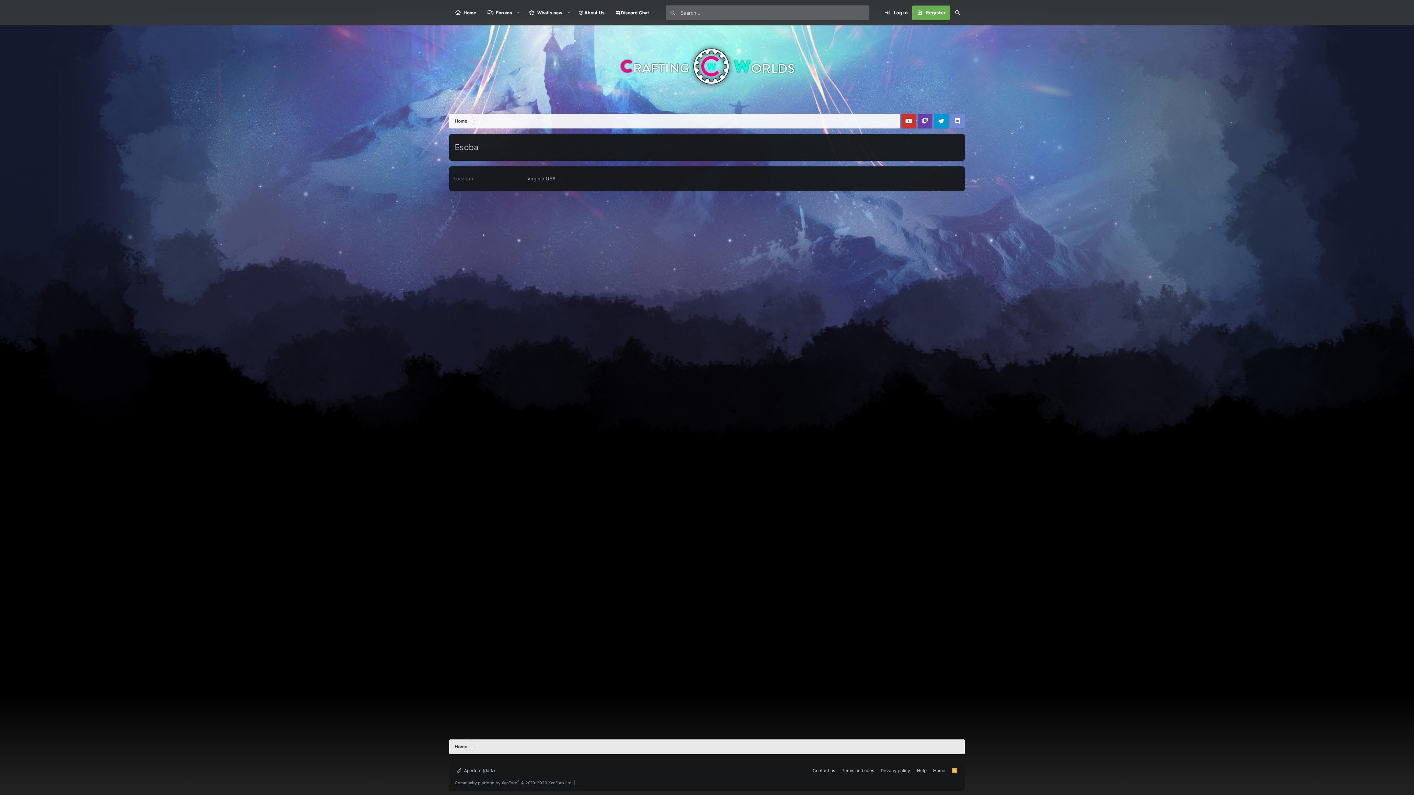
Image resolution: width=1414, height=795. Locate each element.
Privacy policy (895, 770)
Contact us (824, 770)
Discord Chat (634, 12)
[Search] (957, 13)
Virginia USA (541, 178)
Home (470, 12)
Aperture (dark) (479, 770)
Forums (504, 12)
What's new (549, 12)
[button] (518, 12)
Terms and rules (858, 770)
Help (921, 770)
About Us (594, 12)
